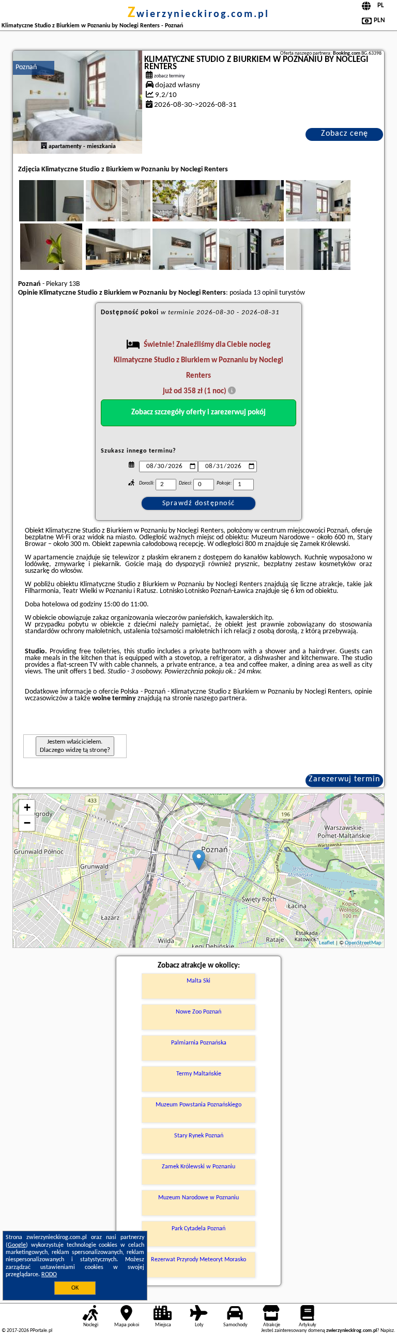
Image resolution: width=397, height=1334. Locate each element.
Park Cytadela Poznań (198, 1229)
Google (17, 1245)
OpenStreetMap (363, 943)
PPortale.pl (41, 1330)
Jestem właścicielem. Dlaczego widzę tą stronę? (75, 745)
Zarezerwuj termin (344, 779)
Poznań (26, 67)
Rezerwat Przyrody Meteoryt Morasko (198, 1260)
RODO (49, 1275)
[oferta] (44, 146)
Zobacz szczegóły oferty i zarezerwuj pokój (198, 412)
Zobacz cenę (344, 134)
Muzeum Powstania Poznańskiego (198, 1105)
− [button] (27, 822)
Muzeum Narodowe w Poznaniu (198, 1198)
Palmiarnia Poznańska (198, 1043)
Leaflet (326, 943)
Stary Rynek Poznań (198, 1136)
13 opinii (265, 293)
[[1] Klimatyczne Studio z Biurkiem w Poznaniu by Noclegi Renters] (77, 102)
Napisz (387, 1330)
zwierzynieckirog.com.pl (198, 14)
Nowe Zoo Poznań (198, 1012)
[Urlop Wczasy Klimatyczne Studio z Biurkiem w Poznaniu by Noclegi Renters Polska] (65, 211)
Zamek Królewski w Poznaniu (198, 1167)
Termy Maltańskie (198, 1074)
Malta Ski (198, 981)
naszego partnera (219, 698)
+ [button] (27, 807)
